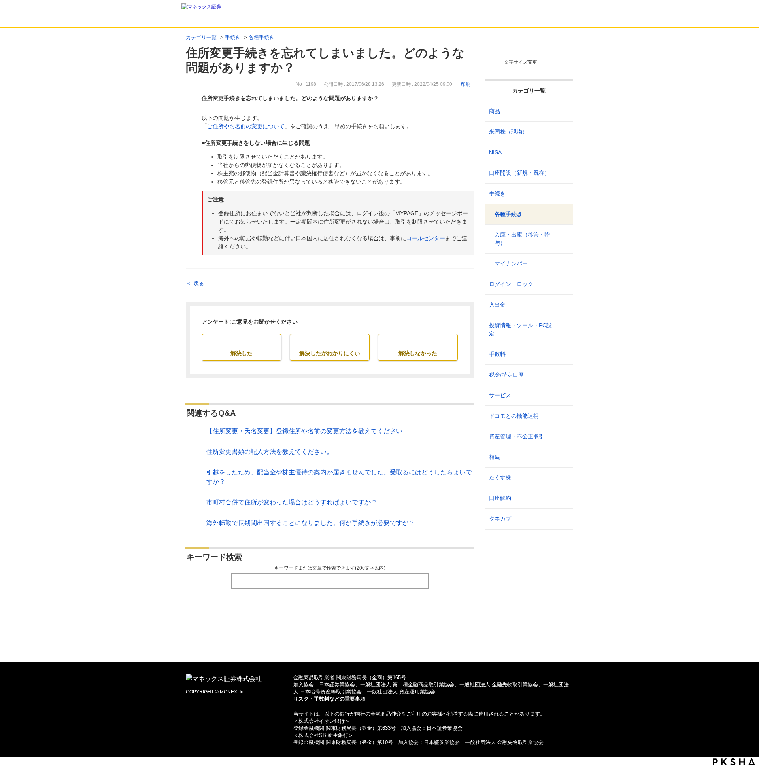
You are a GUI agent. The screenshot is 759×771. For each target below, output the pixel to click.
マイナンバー (511, 263)
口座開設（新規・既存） (519, 173)
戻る (199, 283)
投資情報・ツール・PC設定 (520, 329)
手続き (232, 37)
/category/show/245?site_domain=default (562, 194)
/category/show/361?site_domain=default (562, 284)
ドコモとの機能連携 (514, 416)
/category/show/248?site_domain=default (562, 457)
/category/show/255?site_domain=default (562, 375)
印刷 (465, 84)
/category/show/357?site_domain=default (562, 329)
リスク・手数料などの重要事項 (329, 699)
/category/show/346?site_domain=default (562, 152)
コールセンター (425, 238)
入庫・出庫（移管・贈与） (522, 238)
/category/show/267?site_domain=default (562, 111)
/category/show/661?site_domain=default (562, 416)
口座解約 (500, 498)
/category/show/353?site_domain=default (562, 395)
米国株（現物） (508, 132)
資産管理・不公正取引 (516, 436)
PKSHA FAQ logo (734, 762)
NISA (495, 152)
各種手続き (261, 37)
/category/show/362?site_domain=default (562, 354)
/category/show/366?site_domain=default (562, 436)
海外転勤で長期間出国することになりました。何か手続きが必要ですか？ (310, 522)
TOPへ (380, 643)
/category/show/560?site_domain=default (562, 132)
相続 (494, 457)
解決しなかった (417, 353)
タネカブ (500, 518)
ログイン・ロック (511, 284)
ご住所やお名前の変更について (246, 126)
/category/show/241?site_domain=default (562, 173)
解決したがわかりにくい (329, 353)
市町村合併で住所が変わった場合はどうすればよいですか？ (291, 502)
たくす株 (500, 477)
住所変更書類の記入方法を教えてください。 (269, 451)
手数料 (497, 354)
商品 (494, 111)
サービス (500, 395)
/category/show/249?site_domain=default (562, 305)
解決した (241, 353)
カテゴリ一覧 (201, 37)
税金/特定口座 (506, 374)
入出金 (497, 304)
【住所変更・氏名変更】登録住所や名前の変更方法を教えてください (304, 431)
